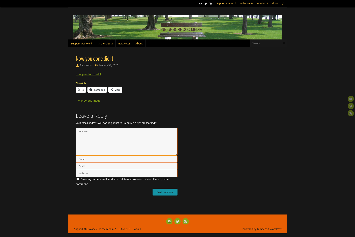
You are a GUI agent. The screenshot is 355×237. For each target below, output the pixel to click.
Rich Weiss (86, 65)
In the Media (246, 3)
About (274, 3)
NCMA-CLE (262, 3)
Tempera (262, 229)
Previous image (90, 101)
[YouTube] (200, 3)
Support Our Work (227, 3)
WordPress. (276, 229)
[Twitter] (205, 3)
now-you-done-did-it (88, 74)
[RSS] (210, 3)
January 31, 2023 (108, 65)
